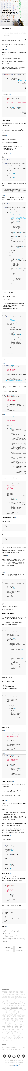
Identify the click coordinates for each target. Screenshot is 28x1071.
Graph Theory (18, 998)
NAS (14, 1014)
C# (24, 1009)
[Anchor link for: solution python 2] (10, 727)
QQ (3, 1025)
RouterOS (4, 1033)
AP (7, 1020)
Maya (8, 998)
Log (15, 1016)
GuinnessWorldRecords (7, 1014)
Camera (7, 1022)
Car (8, 1038)
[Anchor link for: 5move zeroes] (12, 28)
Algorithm (4, 1001)
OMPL (14, 1001)
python (21, 992)
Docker (22, 1005)
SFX (15, 1031)
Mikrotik (9, 1033)
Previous (7, 949)
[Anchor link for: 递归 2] (4, 572)
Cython (23, 1016)
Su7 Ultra (4, 1038)
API (23, 1003)
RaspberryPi (5, 992)
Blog (9, 1011)
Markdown (23, 994)
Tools (24, 996)
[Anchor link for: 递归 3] (4, 730)
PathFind (9, 1001)
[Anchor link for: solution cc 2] (10, 835)
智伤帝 (3, 1047)
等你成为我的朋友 (13, 1049)
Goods (8, 1018)
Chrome (11, 1003)
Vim (16, 996)
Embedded (5, 996)
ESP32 (4, 1027)
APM (13, 994)
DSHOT (12, 1009)
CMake (21, 1036)
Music (21, 1009)
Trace (21, 1007)
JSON (19, 1016)
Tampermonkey (18, 1003)
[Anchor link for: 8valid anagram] (13, 781)
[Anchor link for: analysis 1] (6, 135)
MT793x (16, 1027)
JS (7, 1003)
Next (20, 949)
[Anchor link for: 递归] (4, 157)
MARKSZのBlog (5, 1049)
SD (9, 996)
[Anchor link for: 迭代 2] (4, 604)
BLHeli (8, 1009)
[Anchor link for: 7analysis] (7, 555)
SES (24, 1022)
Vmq (14, 1025)
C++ (9, 994)
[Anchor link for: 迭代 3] (4, 753)
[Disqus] (14, 970)
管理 (8, 1036)
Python (10, 1025)
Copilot (17, 1029)
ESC (17, 1009)
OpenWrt (8, 1029)
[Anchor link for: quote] (6, 926)
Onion (13, 1029)
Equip (4, 1018)
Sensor (20, 1022)
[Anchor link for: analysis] (6, 49)
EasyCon (4, 1011)
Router (4, 1003)
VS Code (4, 1036)
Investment (5, 1031)
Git (13, 992)
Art (21, 1038)
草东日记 (23, 1047)
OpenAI (23, 1033)
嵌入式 (10, 992)
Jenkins (18, 1025)
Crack (4, 1009)
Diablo (15, 1022)
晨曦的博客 (13, 1047)
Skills (7, 1040)
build (12, 1036)
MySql (12, 1005)
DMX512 (16, 1018)
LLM (18, 1038)
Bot (6, 1025)
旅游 (11, 1016)
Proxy (16, 1011)
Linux (12, 996)
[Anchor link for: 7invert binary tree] (15, 517)
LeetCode (4, 6)
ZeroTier (22, 1014)
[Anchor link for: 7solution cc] (10, 569)
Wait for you (20, 1049)
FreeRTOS (17, 994)
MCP (15, 1038)
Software (8, 1027)
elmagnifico (16, 1065)
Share (12, 1018)
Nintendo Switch (14, 1007)
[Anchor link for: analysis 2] (6, 800)
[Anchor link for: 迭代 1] (4, 414)
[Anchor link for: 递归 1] (4, 363)
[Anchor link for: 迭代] (4, 195)
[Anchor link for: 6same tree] (10, 120)
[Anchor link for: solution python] (10, 94)
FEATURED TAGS (5, 989)
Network (11, 1020)
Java (3, 1005)
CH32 (4, 1029)
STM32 (4, 998)
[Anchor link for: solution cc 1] (10, 153)
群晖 (17, 1014)
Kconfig (16, 1036)
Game (4, 1020)
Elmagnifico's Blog (6, 2)
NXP (21, 1027)
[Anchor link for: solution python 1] (10, 360)
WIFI (3, 1022)
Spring (7, 1005)
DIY (21, 1020)
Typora (4, 1016)
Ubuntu (20, 996)
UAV (20, 1011)
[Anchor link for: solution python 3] (10, 873)
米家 (23, 1025)
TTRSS (8, 1007)
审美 (3, 1040)
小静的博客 (8, 1047)
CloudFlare (17, 1020)
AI (11, 1038)
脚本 (17, 992)
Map (8, 1016)
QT (21, 1001)
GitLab (14, 1033)
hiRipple (18, 1047)
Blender (21, 1018)
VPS (18, 1001)
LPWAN (12, 998)
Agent (11, 1040)
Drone (19, 1033)
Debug (19, 1031)
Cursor (22, 1029)
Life (11, 1022)
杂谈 (12, 1011)
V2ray (4, 1007)
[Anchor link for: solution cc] (10, 72)
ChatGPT (10, 1031)
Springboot (17, 1005)
